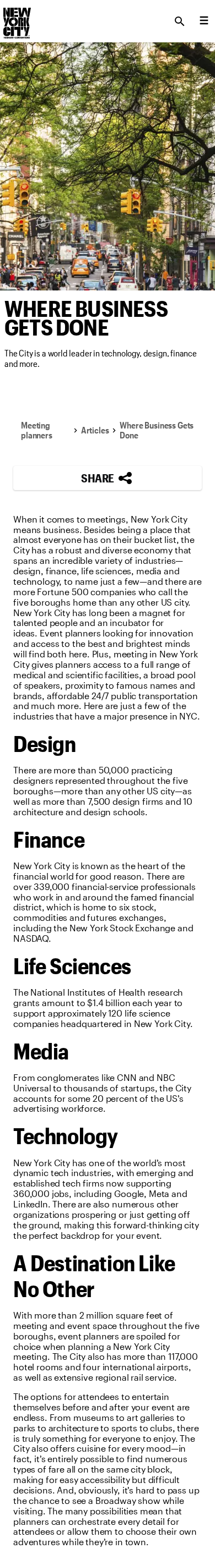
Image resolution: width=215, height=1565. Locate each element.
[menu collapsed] (204, 21)
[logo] (16, 18)
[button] (107, 478)
